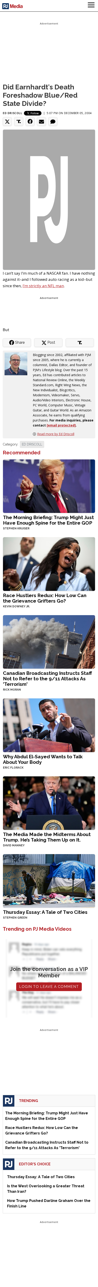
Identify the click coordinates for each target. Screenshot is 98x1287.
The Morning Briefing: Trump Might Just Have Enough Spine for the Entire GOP (48, 520)
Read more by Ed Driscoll (55, 434)
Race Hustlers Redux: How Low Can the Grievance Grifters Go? (44, 598)
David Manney (14, 845)
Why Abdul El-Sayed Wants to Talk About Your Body (43, 759)
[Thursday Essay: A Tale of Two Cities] (49, 880)
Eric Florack (13, 767)
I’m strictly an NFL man (43, 285)
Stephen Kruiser (16, 528)
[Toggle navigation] (91, 5)
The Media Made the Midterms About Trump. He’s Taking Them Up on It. (47, 837)
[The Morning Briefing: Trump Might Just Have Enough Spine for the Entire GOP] (49, 486)
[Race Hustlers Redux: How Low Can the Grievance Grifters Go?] (49, 563)
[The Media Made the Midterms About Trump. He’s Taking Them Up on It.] (49, 802)
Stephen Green (15, 917)
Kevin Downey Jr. (16, 606)
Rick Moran (12, 689)
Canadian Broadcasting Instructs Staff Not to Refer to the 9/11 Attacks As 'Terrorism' (47, 678)
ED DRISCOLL (32, 444)
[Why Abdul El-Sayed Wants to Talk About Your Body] (49, 725)
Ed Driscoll (12, 113)
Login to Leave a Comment (49, 986)
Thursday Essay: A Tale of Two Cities (45, 912)
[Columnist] (18, 363)
